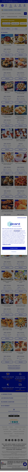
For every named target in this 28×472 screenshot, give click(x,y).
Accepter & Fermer (14, 248)
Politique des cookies (7, 244)
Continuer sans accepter (21, 217)
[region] (14, 235)
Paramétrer (14, 251)
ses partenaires (17, 230)
